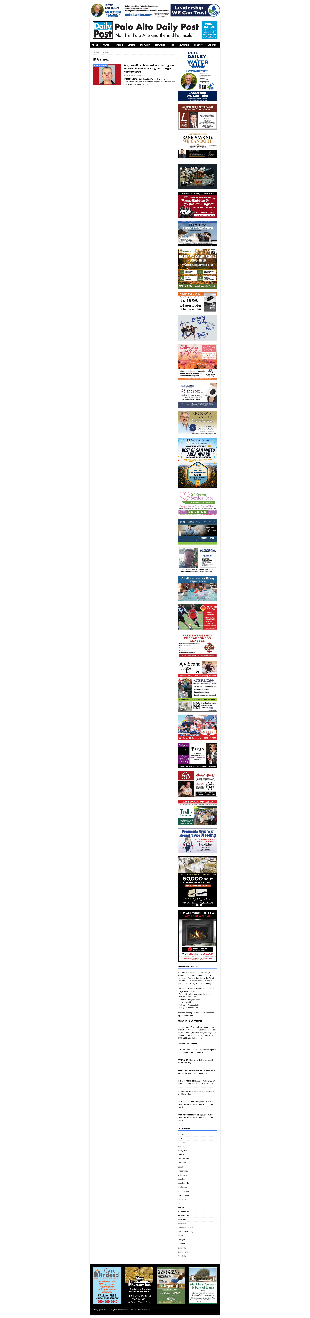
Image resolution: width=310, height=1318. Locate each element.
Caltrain (181, 1155)
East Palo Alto (183, 1159)
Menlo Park (182, 1187)
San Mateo (182, 1223)
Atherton (181, 1142)
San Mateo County (185, 1227)
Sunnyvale (182, 1248)
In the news (182, 1175)
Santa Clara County (185, 1231)
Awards (106, 45)
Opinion (119, 45)
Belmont (181, 1146)
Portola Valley (183, 1211)
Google (181, 1167)
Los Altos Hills (183, 1183)
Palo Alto (181, 1207)
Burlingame (182, 1150)
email (183, 1013)
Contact (198, 45)
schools (181, 1235)
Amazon (181, 1134)
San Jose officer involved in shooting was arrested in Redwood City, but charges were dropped (149, 68)
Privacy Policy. (136, 1310)
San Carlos (182, 1219)
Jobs (172, 45)
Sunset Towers (184, 1252)
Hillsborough (183, 1171)
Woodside (182, 1256)
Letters (131, 45)
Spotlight (145, 45)
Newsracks (184, 45)
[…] (149, 84)
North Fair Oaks (184, 1195)
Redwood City (183, 1215)
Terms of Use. (146, 1310)
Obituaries (160, 45)
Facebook (182, 1163)
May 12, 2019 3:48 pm (133, 75)
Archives (212, 45)
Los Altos (181, 1179)
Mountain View (184, 1191)
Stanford (181, 1244)
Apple (180, 1138)
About (95, 45)
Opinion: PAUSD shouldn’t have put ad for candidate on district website (196, 1104)
